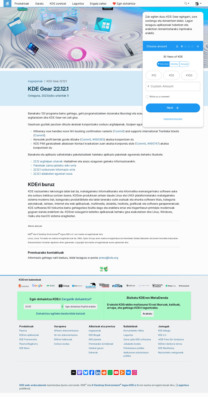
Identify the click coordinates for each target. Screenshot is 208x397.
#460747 (153, 143)
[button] (186, 3)
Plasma (23, 330)
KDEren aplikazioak (29, 335)
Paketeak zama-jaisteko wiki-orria (54, 165)
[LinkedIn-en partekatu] (97, 371)
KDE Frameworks (28, 339)
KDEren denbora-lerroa (170, 344)
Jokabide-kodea (132, 344)
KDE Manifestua (166, 348)
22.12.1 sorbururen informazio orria (54, 169)
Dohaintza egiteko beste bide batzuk (60, 313)
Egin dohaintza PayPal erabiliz (80, 306)
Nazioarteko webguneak (170, 352)
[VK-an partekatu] (128, 371)
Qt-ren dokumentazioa (66, 335)
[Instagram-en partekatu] (134, 371)
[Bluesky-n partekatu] (85, 371)
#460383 (98, 139)
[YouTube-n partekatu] (116, 371)
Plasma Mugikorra (28, 344)
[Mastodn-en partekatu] (79, 371)
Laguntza (128, 335)
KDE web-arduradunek (32, 385)
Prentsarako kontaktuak (101, 344)
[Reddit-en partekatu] (104, 371)
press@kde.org (108, 257)
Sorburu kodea (61, 344)
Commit (119, 131)
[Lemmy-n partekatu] (110, 371)
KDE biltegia (164, 330)
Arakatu (147, 313)
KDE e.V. (162, 335)
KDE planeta (95, 339)
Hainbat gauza (96, 348)
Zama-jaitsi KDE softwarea (137, 339)
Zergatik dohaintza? (76, 299)
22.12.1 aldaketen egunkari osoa (52, 173)
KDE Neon (24, 348)
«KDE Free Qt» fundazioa (171, 339)
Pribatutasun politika (133, 348)
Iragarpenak (35, 81)
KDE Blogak (94, 335)
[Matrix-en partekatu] (73, 371)
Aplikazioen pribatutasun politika (136, 354)
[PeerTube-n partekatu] (122, 371)
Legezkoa (183, 385)
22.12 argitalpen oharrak (48, 161)
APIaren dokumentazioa (66, 330)
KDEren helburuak (63, 339)
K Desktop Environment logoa (110, 385)
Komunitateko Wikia (133, 330)
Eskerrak (93, 352)
